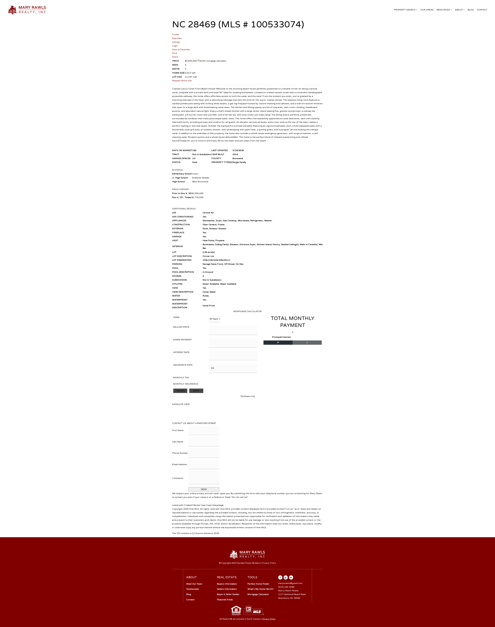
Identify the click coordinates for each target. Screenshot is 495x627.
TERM (176, 317)
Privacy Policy (269, 563)
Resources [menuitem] (444, 10)
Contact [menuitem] (482, 10)
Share (175, 57)
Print (174, 53)
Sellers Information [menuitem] (227, 589)
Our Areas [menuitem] (427, 10)
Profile (175, 34)
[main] (247, 267)
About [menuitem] (459, 10)
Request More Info (182, 80)
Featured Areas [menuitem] (225, 599)
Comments (177, 478)
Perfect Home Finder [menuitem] (258, 584)
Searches (177, 38)
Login (175, 46)
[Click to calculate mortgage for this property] (211, 61)
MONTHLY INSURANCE (185, 384)
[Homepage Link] (27, 9)
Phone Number (180, 453)
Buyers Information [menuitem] (227, 584)
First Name (178, 430)
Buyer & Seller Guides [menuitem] (228, 594)
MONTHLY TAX (181, 377)
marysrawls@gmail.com (290, 583)
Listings (176, 42)
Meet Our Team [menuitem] (194, 584)
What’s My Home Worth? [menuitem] (261, 589)
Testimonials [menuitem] (192, 589)
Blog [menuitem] (471, 10)
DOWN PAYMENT (182, 339)
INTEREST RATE (181, 352)
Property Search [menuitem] (405, 10)
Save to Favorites (181, 49)
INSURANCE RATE (182, 365)
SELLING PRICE (181, 327)
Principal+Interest (281, 337)
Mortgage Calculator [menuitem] (258, 594)
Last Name (177, 441)
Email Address (179, 464)
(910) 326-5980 (286, 587)
